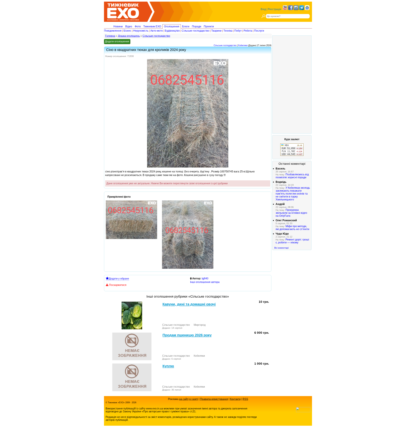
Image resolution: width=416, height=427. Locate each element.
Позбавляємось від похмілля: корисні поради (292, 176)
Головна (110, 36)
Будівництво (172, 30)
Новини (118, 26)
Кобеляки (242, 45)
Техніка (227, 30)
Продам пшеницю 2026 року (187, 335)
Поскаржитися (117, 285)
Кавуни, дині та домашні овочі (189, 304)
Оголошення (171, 26)
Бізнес (127, 30)
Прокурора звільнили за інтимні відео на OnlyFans (291, 213)
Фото (138, 26)
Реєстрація (274, 9)
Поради (196, 26)
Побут (238, 30)
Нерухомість (140, 30)
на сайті (184, 399)
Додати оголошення (117, 41)
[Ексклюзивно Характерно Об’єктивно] (123, 11)
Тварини (216, 30)
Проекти (209, 26)
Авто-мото (156, 30)
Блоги (185, 26)
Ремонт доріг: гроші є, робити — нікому (292, 241)
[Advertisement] (291, 84)
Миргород (200, 324)
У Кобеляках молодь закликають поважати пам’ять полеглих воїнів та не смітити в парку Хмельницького (293, 193)
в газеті (193, 399)
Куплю (168, 366)
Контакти (235, 399)
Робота (248, 30)
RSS (245, 399)
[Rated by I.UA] (303, 411)
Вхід (263, 9)
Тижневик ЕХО (152, 26)
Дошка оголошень (129, 36)
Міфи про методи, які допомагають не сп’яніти (292, 228)
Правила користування (214, 399)
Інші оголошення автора (205, 282)
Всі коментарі (281, 247)
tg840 (205, 278)
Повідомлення (113, 30)
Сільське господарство (195, 30)
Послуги (259, 30)
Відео (128, 26)
